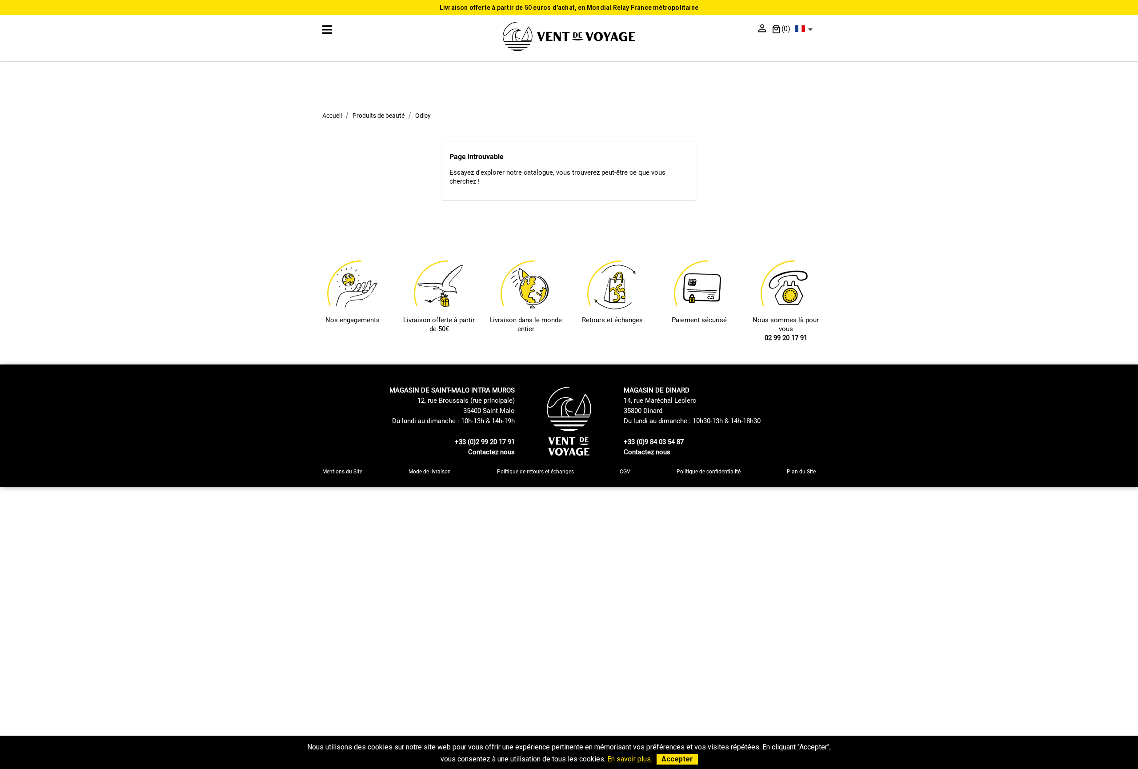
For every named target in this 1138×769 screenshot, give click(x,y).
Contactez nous (491, 452)
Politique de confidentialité (709, 472)
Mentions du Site (342, 472)
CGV (625, 472)
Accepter (677, 759)
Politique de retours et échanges (535, 472)
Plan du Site (801, 472)
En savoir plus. (629, 759)
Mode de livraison (430, 472)
